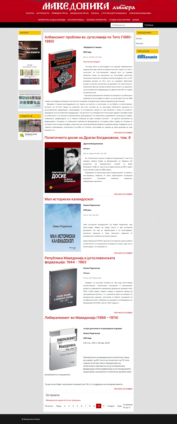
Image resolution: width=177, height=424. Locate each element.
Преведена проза (60, 13)
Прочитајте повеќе (123, 133)
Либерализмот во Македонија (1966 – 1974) (81, 317)
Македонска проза (79, 13)
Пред (58, 406)
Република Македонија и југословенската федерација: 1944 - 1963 (80, 260)
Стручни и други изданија (114, 13)
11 (103, 406)
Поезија (95, 13)
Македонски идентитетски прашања (63, 400)
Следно (111, 406)
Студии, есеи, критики (119, 20)
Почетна (30, 13)
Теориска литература (96, 20)
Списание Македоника (140, 13)
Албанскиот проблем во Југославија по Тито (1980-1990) (88, 39)
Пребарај (148, 25)
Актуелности (42, 13)
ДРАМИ (136, 20)
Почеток (49, 406)
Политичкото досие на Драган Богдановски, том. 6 (88, 137)
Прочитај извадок (91, 61)
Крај (119, 406)
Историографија (76, 20)
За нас (139, 38)
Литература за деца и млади (51, 20)
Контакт (140, 43)
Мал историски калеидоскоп (69, 199)
